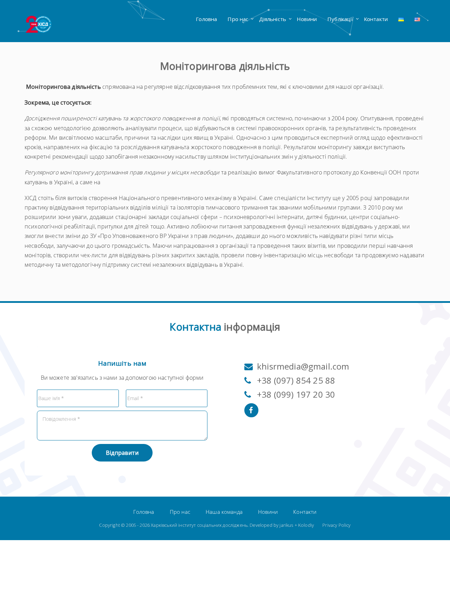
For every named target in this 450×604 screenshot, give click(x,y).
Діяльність (273, 18)
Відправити (122, 453)
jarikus (286, 525)
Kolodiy (306, 525)
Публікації (340, 18)
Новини (307, 18)
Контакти (376, 18)
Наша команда (224, 511)
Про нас (237, 18)
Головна (206, 18)
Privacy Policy (336, 525)
